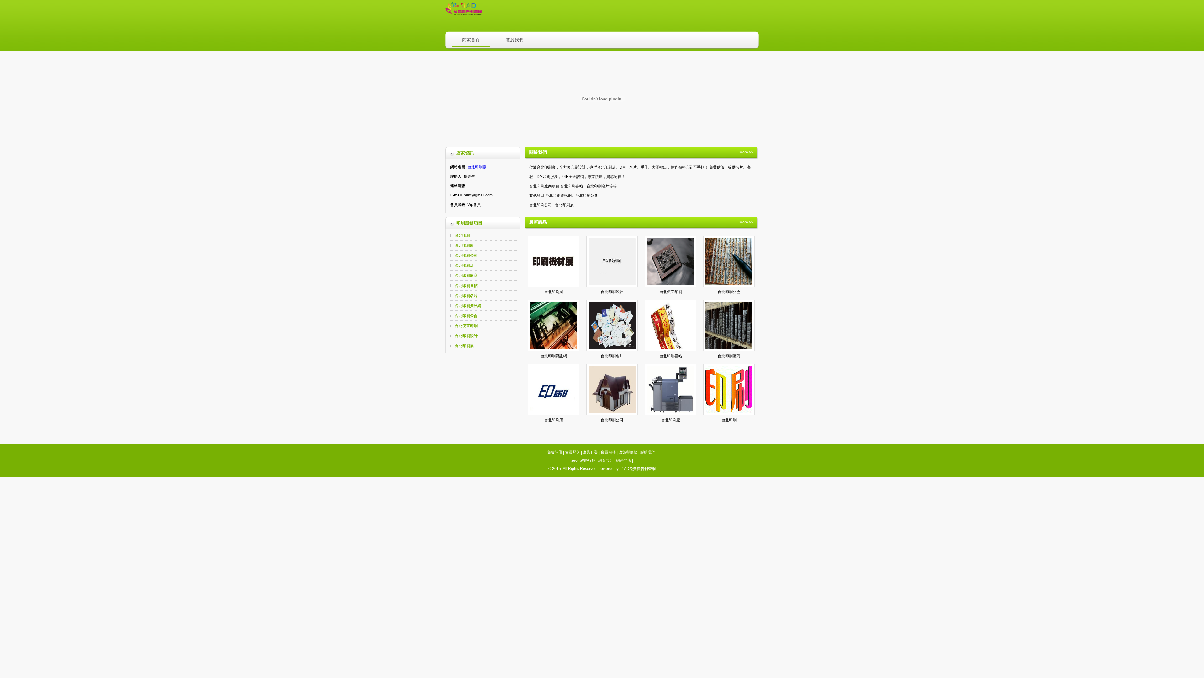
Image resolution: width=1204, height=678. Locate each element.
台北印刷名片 (466, 295)
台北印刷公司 (466, 255)
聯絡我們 (647, 452)
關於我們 (514, 39)
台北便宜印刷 (466, 326)
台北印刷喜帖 (466, 285)
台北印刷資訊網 (468, 306)
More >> (746, 152)
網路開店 (623, 460)
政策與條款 (628, 452)
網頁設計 (605, 460)
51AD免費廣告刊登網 (638, 468)
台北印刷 (462, 235)
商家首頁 (471, 39)
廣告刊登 (590, 452)
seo (574, 460)
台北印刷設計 (466, 336)
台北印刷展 (464, 346)
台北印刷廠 (476, 167)
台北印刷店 (464, 265)
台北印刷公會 (466, 316)
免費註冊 (554, 452)
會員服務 (608, 452)
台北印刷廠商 (466, 275)
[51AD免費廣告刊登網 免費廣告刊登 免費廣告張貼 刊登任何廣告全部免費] (463, 14)
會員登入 (572, 452)
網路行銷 (587, 460)
